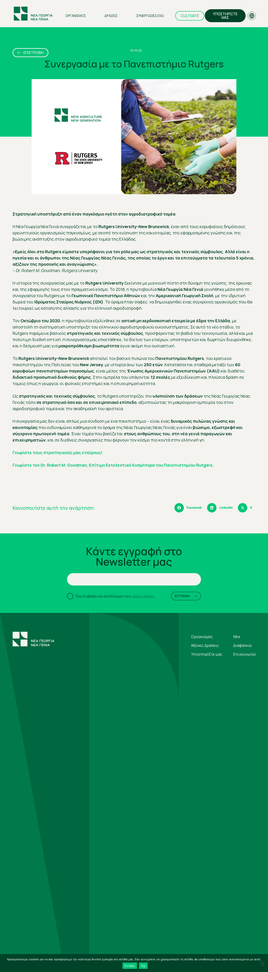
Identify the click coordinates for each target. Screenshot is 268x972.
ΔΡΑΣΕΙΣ (110, 15)
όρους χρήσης (143, 596)
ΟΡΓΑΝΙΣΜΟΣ (75, 15)
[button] (189, 507)
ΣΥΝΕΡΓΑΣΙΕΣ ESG (150, 15)
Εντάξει (130, 965)
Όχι (143, 965)
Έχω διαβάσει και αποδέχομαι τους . (115, 596)
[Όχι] (262, 963)
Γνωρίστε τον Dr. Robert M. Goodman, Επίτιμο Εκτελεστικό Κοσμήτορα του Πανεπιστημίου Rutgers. (113, 465)
